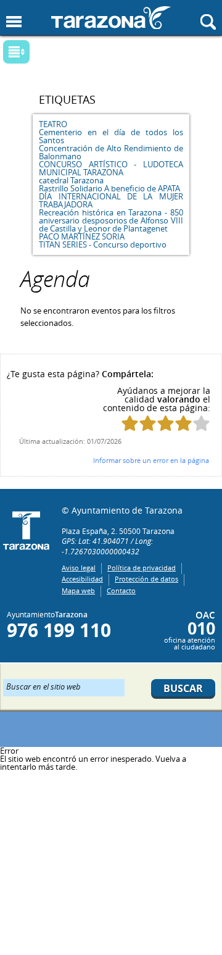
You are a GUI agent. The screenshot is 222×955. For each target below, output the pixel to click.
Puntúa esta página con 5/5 (201, 423)
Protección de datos (146, 578)
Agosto (101, 55)
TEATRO (53, 124)
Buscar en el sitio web (43, 686)
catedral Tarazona (71, 180)
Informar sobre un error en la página (151, 460)
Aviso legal (79, 567)
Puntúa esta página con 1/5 (129, 423)
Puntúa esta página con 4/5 (183, 423)
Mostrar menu (14, 22)
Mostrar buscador (208, 22)
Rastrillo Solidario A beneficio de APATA (109, 188)
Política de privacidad (141, 567)
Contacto (121, 590)
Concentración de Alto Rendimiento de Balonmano (111, 152)
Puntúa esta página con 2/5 (147, 423)
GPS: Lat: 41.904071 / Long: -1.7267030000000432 (107, 546)
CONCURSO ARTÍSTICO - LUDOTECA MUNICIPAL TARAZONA (111, 168)
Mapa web (78, 590)
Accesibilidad (82, 578)
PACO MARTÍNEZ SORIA (82, 236)
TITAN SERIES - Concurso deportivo (102, 244)
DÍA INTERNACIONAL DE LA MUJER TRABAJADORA (111, 200)
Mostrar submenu (16, 52)
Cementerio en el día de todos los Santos (111, 136)
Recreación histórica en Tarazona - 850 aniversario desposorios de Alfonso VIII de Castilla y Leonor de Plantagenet (111, 220)
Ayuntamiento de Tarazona (111, 17)
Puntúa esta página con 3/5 (165, 423)
